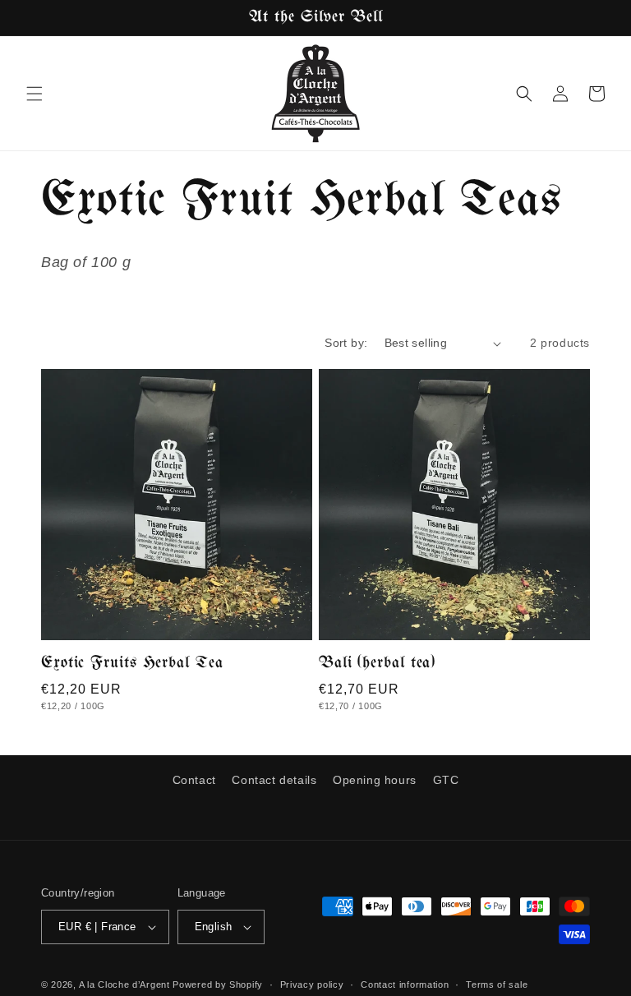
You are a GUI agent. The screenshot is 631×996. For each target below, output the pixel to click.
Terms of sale (496, 984)
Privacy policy (312, 984)
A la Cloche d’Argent (124, 984)
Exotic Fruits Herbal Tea (132, 663)
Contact (194, 779)
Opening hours (375, 779)
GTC (446, 779)
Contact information (405, 984)
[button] (34, 94)
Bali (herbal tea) (377, 663)
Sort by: (346, 342)
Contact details (274, 779)
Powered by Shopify (218, 984)
